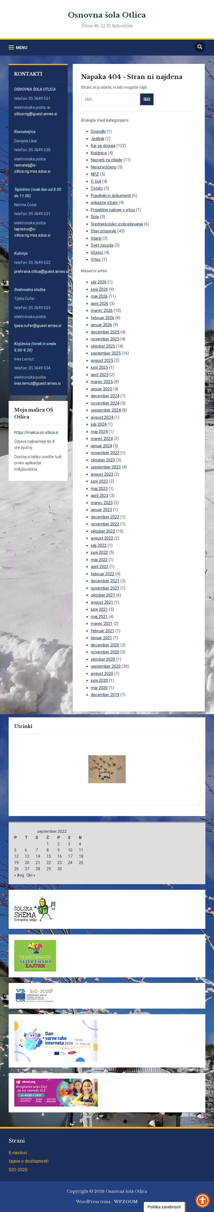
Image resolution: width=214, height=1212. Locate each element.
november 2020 (105, 652)
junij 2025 (99, 367)
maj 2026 (99, 296)
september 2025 (106, 353)
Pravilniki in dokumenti (111, 195)
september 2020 (106, 666)
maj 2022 (99, 559)
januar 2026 (101, 324)
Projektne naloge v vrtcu (113, 209)
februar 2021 (102, 630)
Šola (95, 216)
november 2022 (105, 523)
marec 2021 (102, 623)
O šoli (96, 181)
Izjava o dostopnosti (28, 1161)
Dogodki (98, 131)
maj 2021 (99, 616)
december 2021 (105, 580)
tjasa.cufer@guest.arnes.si (37, 325)
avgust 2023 (102, 474)
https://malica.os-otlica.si (36, 432)
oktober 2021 (103, 595)
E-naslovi (18, 1152)
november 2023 (105, 452)
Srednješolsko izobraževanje (117, 224)
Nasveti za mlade (106, 159)
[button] (18, 47)
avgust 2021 (102, 602)
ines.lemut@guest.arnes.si (38, 383)
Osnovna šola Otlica (107, 15)
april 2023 (99, 495)
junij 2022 (99, 552)
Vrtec (96, 259)
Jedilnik (97, 138)
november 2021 (105, 588)
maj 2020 (99, 687)
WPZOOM (126, 1201)
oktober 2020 (103, 659)
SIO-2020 (18, 1169)
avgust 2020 (102, 673)
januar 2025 (101, 388)
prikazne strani (104, 202)
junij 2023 (99, 481)
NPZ (95, 174)
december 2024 (105, 395)
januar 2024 (101, 445)
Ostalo (97, 188)
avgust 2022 (102, 538)
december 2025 (105, 332)
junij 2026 (99, 289)
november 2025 (105, 339)
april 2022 (99, 566)
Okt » (30, 875)
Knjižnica (99, 152)
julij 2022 (98, 545)
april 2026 (99, 303)
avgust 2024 (102, 417)
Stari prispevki (103, 231)
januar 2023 (101, 509)
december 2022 (105, 517)
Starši (96, 238)
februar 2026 (102, 317)
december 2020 (105, 645)
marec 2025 (102, 381)
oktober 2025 (103, 346)
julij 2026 (98, 282)
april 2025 (99, 374)
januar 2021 (101, 637)
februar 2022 (102, 573)
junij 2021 (99, 609)
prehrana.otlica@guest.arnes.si (41, 271)
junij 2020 (99, 680)
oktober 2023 (103, 460)
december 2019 (105, 694)
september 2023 (106, 467)
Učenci (97, 252)
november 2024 (105, 403)
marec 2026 (102, 310)
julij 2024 (98, 424)
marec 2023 (102, 502)
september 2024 (106, 410)
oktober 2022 (103, 531)
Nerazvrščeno (103, 167)
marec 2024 (102, 438)
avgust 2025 (102, 360)
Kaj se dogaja (103, 145)
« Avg (19, 875)
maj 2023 (99, 488)
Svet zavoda (102, 245)
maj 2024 (99, 431)
